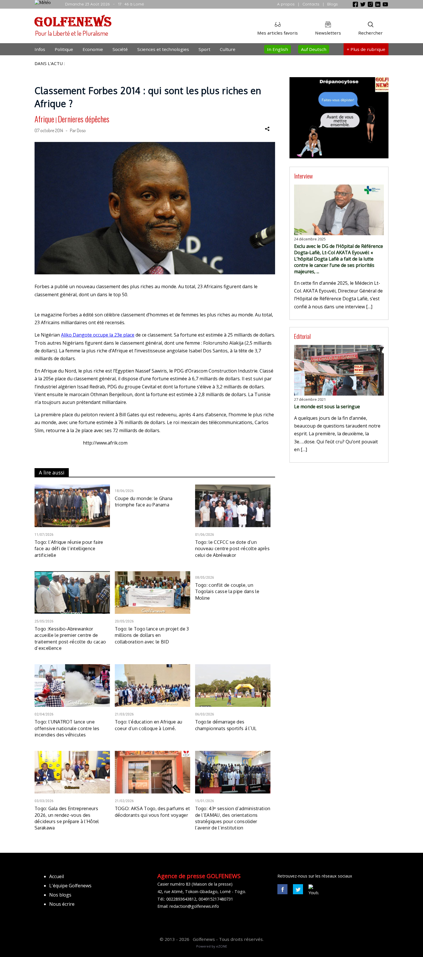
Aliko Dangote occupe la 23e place (97, 335)
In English (277, 49)
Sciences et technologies (163, 49)
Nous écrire (62, 904)
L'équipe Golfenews (70, 885)
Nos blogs (60, 895)
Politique (64, 49)
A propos (286, 3)
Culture (227, 49)
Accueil (56, 876)
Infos (40, 49)
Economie (93, 49)
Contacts (310, 3)
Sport (204, 49)
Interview (303, 175)
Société (120, 49)
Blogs (332, 3)
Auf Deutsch (313, 49)
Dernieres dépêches (83, 119)
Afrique (44, 119)
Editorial (302, 336)
